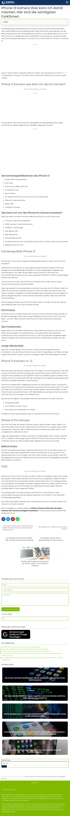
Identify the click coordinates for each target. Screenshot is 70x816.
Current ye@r (7, 614)
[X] (8, 519)
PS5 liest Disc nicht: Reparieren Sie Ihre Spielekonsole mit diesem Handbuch (26, 651)
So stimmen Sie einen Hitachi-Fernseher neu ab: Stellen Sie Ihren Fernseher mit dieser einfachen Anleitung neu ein (18, 528)
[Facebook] (3, 519)
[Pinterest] (13, 519)
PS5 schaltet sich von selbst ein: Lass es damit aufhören (52, 528)
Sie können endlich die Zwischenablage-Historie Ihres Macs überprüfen (24, 649)
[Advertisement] (35, 59)
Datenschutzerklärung (8, 790)
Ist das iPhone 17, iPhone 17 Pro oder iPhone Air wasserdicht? (21, 647)
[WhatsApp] (17, 519)
